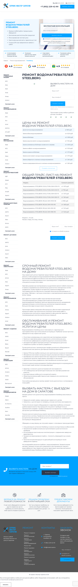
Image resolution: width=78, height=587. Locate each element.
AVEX (6, 227)
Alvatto (7, 372)
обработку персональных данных (61, 38)
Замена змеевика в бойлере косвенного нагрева (38, 144)
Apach (7, 285)
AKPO (7, 212)
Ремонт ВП (27, 545)
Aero (6, 411)
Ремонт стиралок (29, 533)
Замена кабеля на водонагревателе (34, 148)
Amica (7, 310)
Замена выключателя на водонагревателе (36, 141)
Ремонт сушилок (10, 329)
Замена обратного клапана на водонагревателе (38, 159)
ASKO (7, 336)
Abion (7, 400)
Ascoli (7, 216)
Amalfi (7, 191)
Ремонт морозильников (10, 297)
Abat (6, 113)
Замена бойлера (28, 137)
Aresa (6, 96)
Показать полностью (48, 168)
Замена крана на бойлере (31, 152)
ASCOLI (7, 128)
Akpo (6, 156)
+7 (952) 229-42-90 (49, 7)
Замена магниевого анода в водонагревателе (37, 156)
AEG (6, 81)
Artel (6, 124)
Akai (6, 85)
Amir (6, 246)
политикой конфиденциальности (12, 579)
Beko (6, 344)
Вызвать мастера (57, 103)
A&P (6, 176)
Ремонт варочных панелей (10, 203)
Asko (6, 219)
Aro (6, 120)
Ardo (6, 92)
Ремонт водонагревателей (17, 60)
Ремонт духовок (10, 235)
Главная (6, 60)
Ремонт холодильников (10, 108)
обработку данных (54, 108)
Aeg (6, 188)
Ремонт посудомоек (8, 140)
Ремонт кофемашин (8, 360)
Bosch (7, 348)
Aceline (7, 407)
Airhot (7, 278)
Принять (5, 584)
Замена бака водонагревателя (32, 133)
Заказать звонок (67, 6)
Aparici (7, 195)
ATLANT (7, 132)
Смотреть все (10, 104)
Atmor (7, 223)
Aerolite (7, 415)
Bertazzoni (8, 383)
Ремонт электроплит (8, 266)
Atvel (6, 340)
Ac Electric (8, 403)
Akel (6, 89)
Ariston (7, 100)
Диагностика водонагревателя (33, 130)
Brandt (7, 351)
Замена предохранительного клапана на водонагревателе (42, 163)
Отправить (67, 559)
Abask (7, 180)
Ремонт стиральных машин (8, 76)
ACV (6, 184)
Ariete (7, 376)
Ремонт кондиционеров (10, 391)
